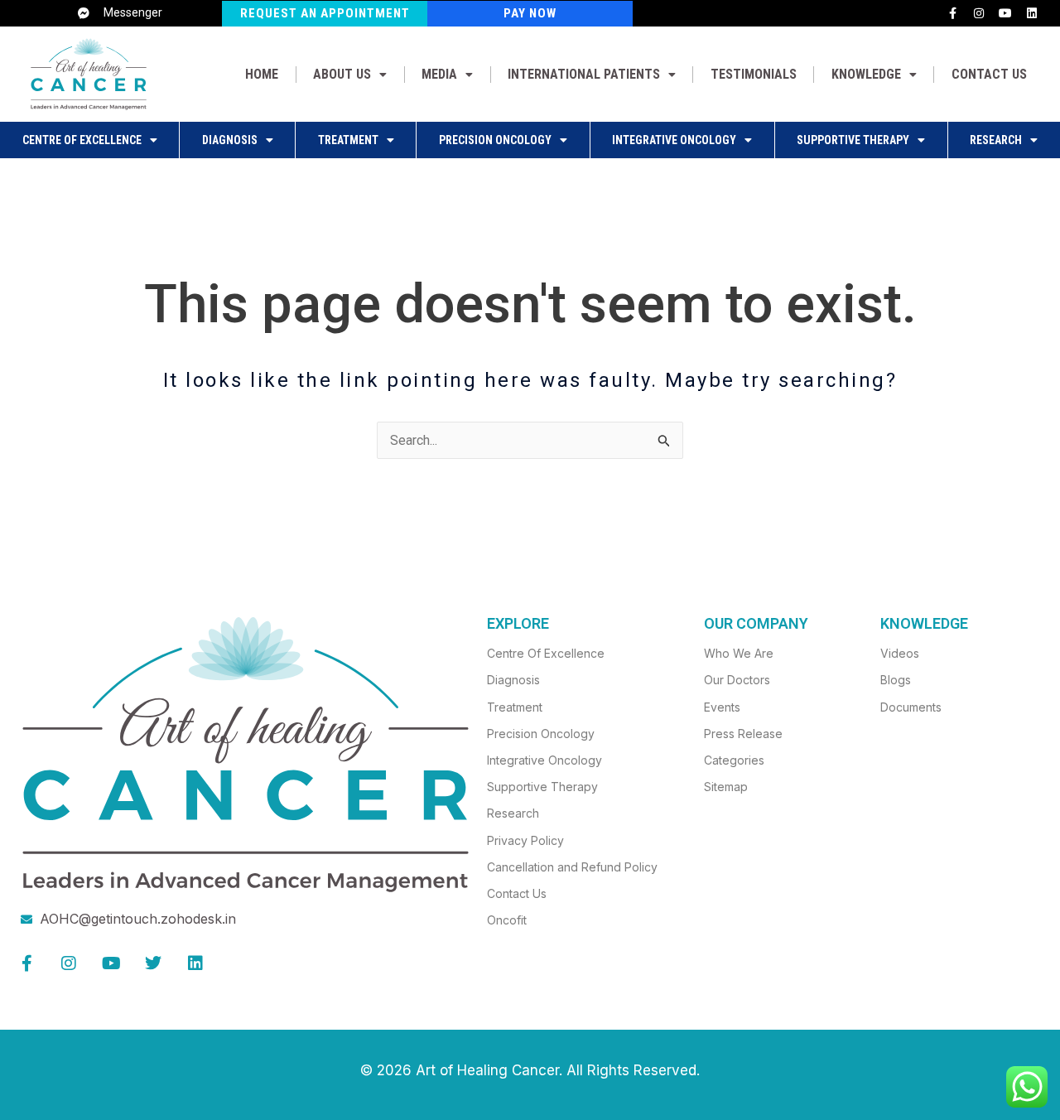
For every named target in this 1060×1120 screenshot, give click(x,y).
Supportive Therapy (853, 140)
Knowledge (866, 74)
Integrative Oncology (674, 140)
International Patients (584, 74)
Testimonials (754, 74)
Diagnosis (230, 140)
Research (996, 140)
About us (342, 74)
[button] (350, 74)
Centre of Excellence (82, 140)
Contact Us (989, 74)
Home (261, 74)
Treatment (348, 140)
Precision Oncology (495, 140)
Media (439, 74)
